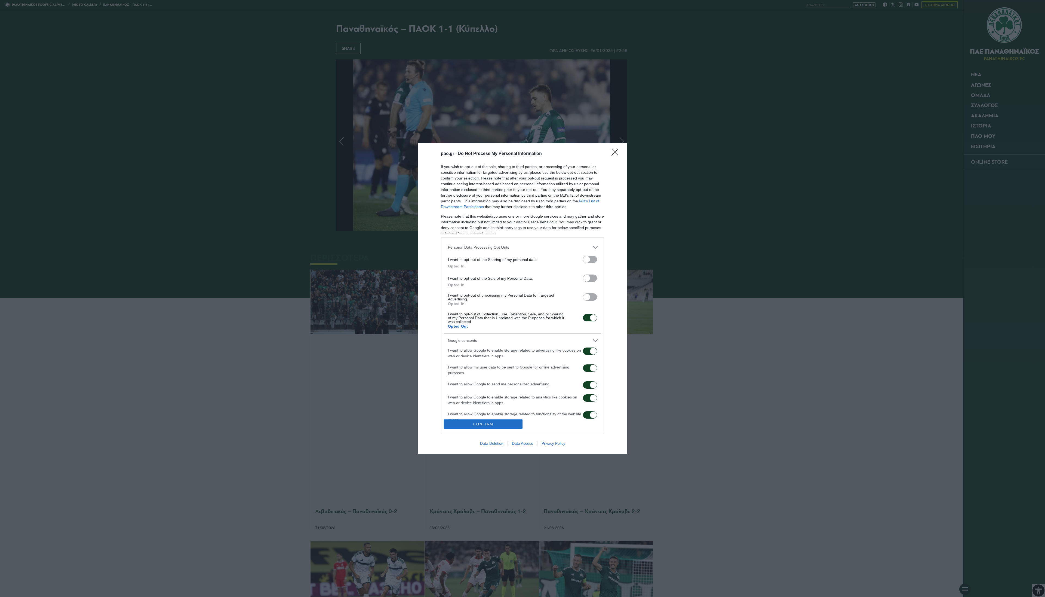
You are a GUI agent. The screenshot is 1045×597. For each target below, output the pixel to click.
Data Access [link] (522, 443)
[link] (616, 154)
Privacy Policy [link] (553, 443)
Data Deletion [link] (491, 443)
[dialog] (522, 298)
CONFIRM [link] (483, 424)
